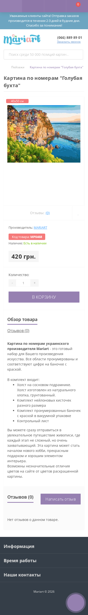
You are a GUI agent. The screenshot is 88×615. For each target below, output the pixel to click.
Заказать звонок (69, 42)
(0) (48, 212)
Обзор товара (22, 319)
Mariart (40, 227)
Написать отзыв (60, 499)
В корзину (44, 297)
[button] (55, 6)
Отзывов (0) (18, 330)
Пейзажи (17, 67)
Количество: (19, 274)
